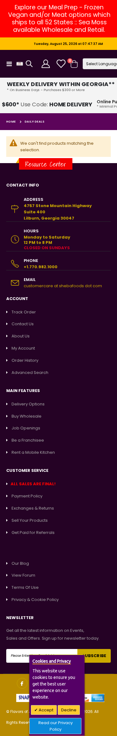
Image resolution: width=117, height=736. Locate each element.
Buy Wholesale (26, 416)
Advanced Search (30, 372)
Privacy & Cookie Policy (35, 600)
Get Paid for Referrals (33, 532)
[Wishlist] (60, 64)
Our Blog (20, 563)
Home (11, 121)
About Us (21, 336)
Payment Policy (27, 496)
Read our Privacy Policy (55, 726)
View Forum (23, 575)
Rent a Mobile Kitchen (33, 452)
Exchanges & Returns (33, 508)
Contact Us (23, 324)
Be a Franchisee (28, 440)
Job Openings (26, 428)
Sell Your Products (30, 520)
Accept (45, 710)
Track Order (24, 312)
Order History (25, 360)
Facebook (22, 683)
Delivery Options (28, 404)
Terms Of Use (25, 587)
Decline (68, 710)
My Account (23, 348)
